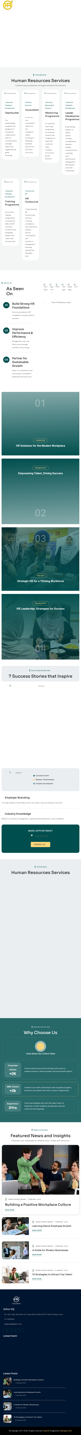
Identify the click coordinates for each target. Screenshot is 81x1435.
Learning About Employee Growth (51, 1226)
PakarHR (46, 1431)
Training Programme (10, 203)
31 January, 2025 (61, 1270)
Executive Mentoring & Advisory (49, 105)
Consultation (30, 110)
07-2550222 (9, 1319)
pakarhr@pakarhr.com (13, 1324)
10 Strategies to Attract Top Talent (52, 1274)
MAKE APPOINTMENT (40, 831)
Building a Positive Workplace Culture (38, 1205)
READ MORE (9, 1210)
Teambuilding (10, 112)
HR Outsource (30, 200)
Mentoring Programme (50, 114)
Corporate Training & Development (10, 105)
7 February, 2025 (34, 1199)
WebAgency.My (66, 1431)
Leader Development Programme (70, 116)
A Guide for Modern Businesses (50, 1250)
